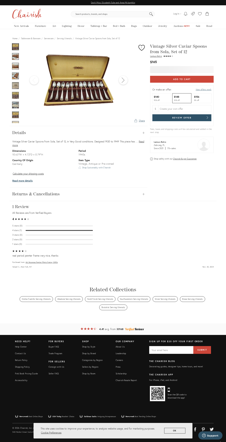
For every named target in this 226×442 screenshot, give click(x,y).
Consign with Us (56, 367)
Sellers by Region (90, 367)
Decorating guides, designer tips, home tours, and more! (176, 366)
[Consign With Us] (193, 14)
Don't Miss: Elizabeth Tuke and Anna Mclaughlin (113, 2)
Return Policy (21, 360)
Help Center (21, 346)
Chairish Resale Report (126, 380)
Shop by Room (88, 373)
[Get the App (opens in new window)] (157, 393)
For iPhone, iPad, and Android (163, 380)
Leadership (121, 353)
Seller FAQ (54, 373)
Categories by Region (92, 360)
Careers (119, 360)
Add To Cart (181, 79)
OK (175, 430)
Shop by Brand (89, 353)
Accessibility (21, 380)
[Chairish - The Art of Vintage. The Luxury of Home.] (27, 14)
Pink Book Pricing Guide (26, 373)
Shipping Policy (22, 367)
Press (118, 367)
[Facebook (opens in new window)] (195, 429)
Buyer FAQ (54, 346)
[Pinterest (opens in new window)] (203, 429)
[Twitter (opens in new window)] (212, 429)
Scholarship (121, 373)
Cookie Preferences (51, 432)
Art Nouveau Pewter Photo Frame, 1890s (42, 262)
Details (78, 133)
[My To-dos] (185, 14)
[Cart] (207, 14)
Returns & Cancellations (78, 194)
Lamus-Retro (156, 56)
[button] (199, 14)
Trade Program (55, 353)
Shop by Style (88, 346)
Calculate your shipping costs (28, 173)
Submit (202, 350)
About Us (120, 346)
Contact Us (20, 353)
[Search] (151, 14)
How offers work (203, 89)
